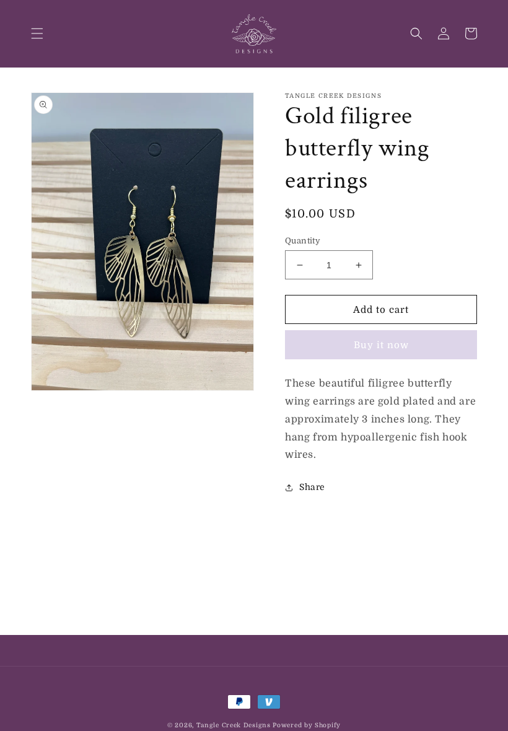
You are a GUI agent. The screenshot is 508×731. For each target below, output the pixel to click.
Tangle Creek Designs (233, 725)
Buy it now (381, 345)
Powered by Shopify (307, 725)
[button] (37, 33)
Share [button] (312, 487)
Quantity (302, 240)
